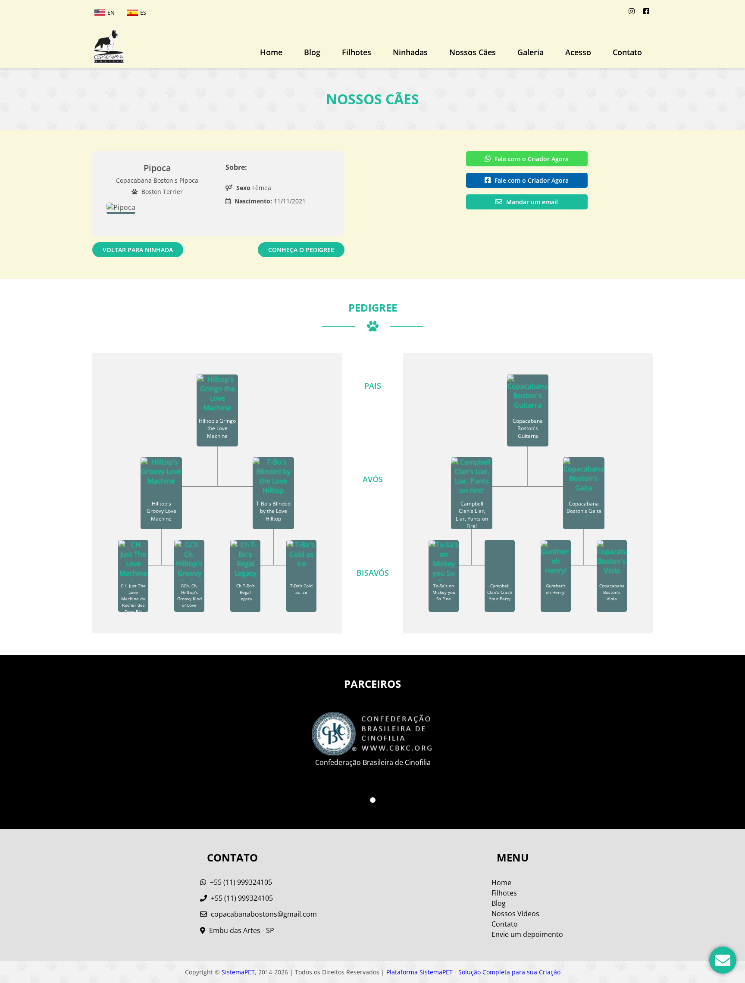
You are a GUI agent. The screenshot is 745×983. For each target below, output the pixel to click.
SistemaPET (238, 972)
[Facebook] (646, 11)
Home (271, 52)
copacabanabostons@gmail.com (264, 914)
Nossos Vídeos (515, 913)
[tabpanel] (372, 736)
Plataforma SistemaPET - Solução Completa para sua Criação (473, 972)
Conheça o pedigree (301, 250)
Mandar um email (531, 202)
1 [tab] (373, 800)
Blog (312, 52)
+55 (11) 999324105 (240, 882)
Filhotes (356, 52)
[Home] (108, 46)
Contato (627, 52)
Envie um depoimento (527, 934)
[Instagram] (631, 11)
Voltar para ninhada (138, 250)
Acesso (578, 52)
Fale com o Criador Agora (531, 159)
